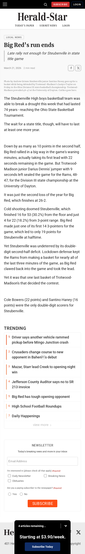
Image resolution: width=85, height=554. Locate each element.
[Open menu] (5, 4)
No (25, 494)
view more (41, 425)
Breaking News (56, 475)
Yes (14, 494)
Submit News (48, 25)
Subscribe (60, 4)
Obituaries (18, 480)
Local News (14, 37)
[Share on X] (78, 68)
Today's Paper (24, 25)
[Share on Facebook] (71, 68)
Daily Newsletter (21, 475)
